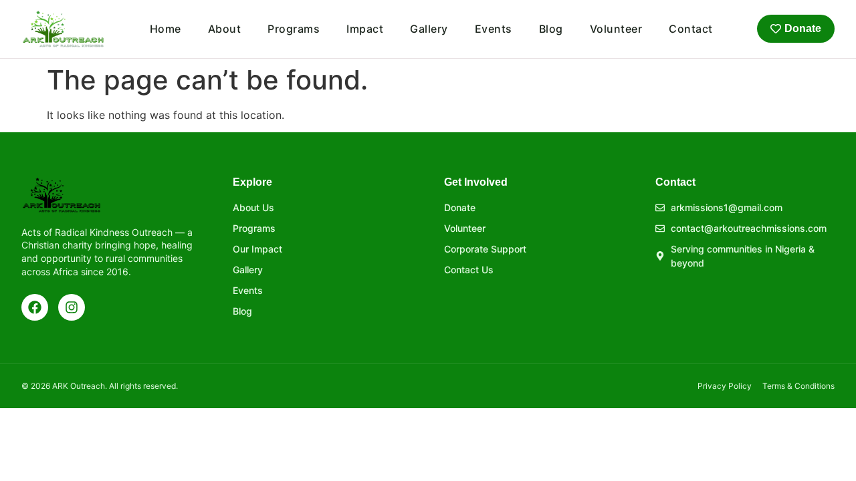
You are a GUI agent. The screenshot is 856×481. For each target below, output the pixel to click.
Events (493, 28)
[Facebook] (34, 307)
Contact (691, 28)
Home (165, 28)
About (224, 28)
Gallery (429, 28)
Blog (551, 28)
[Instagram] (71, 307)
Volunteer (616, 28)
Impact (364, 28)
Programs (294, 28)
